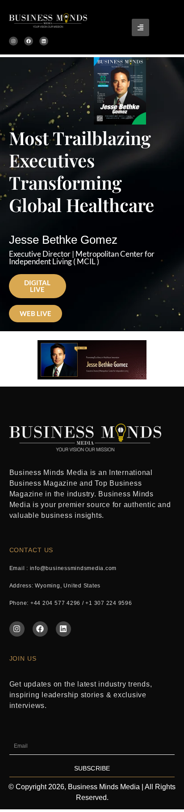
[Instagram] (13, 41)
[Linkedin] (43, 41)
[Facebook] (28, 41)
